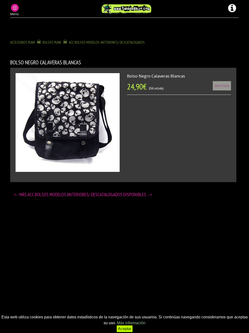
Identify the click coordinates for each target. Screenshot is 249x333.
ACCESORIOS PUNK (22, 42)
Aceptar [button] (124, 329)
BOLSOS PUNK (52, 42)
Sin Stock (221, 86)
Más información (131, 323)
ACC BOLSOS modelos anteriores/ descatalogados (107, 42)
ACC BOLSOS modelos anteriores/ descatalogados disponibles (87, 194)
